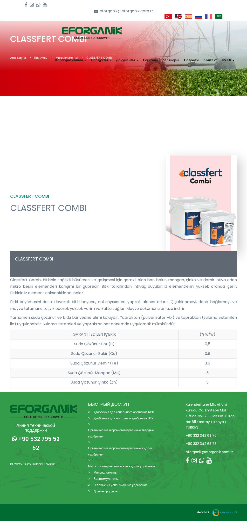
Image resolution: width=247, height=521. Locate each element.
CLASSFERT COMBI (34, 259)
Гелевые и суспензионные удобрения (120, 485)
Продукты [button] (100, 60)
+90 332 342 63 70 (201, 435)
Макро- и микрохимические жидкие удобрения (121, 466)
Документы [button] (126, 60)
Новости (191, 60)
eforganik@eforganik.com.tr (126, 11)
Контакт (210, 60)
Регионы (150, 60)
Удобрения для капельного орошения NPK (124, 412)
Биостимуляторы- (107, 478)
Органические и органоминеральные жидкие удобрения (120, 451)
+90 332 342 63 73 (201, 443)
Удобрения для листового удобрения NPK (124, 418)
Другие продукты (106, 491)
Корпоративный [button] (69, 60)
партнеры (171, 60)
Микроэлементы (105, 472)
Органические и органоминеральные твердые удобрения (121, 433)
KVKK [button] (227, 60)
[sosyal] (26, 4)
